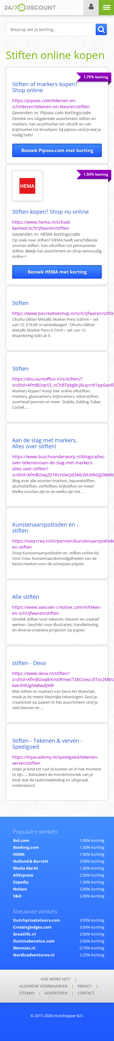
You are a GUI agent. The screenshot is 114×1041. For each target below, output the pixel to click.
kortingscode (65, 112)
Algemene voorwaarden (43, 986)
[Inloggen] (91, 7)
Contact (86, 993)
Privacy (85, 986)
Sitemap (27, 993)
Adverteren (56, 993)
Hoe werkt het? (56, 979)
